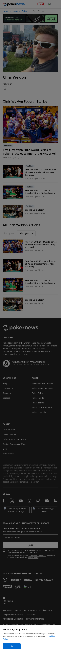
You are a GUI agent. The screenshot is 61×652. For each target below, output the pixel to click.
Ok (11, 646)
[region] (30, 638)
